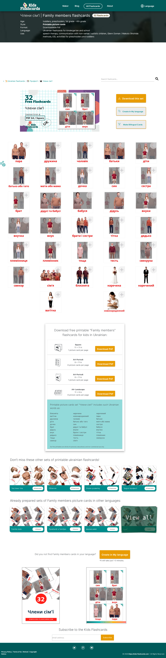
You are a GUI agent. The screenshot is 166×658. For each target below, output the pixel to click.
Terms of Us (17, 652)
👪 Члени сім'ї (46, 81)
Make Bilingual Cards (133, 124)
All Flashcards (93, 6)
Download (105, 349)
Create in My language (133, 111)
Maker (65, 6)
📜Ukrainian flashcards (15, 81)
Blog (77, 6)
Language (145, 6)
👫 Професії (32, 81)
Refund (25, 652)
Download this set (133, 98)
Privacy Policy (6, 652)
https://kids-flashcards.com (138, 654)
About (110, 6)
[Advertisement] (83, 58)
